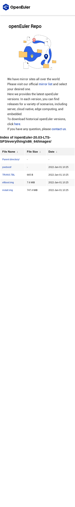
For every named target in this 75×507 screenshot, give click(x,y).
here (17, 124)
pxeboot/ (6, 167)
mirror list (45, 84)
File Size (32, 151)
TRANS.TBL (8, 174)
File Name (8, 151)
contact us (59, 129)
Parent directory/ (10, 159)
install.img (7, 190)
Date (51, 151)
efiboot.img (8, 182)
